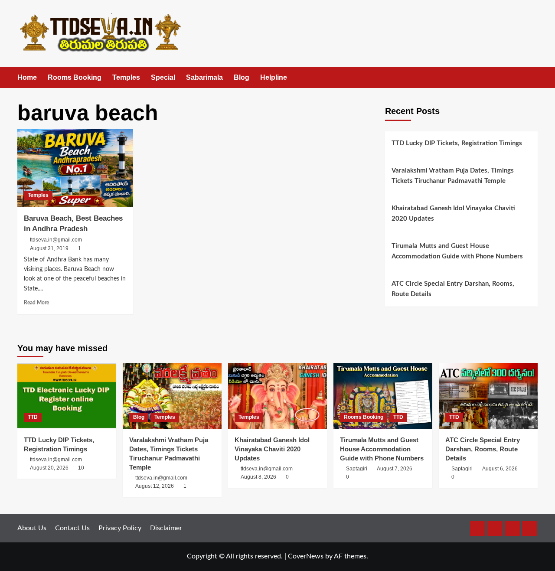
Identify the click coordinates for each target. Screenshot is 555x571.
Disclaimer (166, 528)
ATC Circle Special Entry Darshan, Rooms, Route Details (453, 289)
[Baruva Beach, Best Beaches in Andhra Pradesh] (75, 167)
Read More (36, 302)
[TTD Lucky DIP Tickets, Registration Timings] (66, 396)
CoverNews (305, 556)
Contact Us (72, 528)
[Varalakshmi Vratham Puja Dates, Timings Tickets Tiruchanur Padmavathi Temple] (172, 396)
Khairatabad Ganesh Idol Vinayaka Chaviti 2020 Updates (453, 213)
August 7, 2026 (394, 469)
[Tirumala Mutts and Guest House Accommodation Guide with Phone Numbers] (382, 396)
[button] (532, 77)
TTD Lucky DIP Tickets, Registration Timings (457, 143)
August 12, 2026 (154, 486)
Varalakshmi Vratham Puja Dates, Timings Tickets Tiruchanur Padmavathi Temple (453, 175)
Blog (241, 77)
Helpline (273, 77)
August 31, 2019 (49, 248)
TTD (33, 417)
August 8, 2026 (258, 477)
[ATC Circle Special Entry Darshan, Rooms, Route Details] (488, 396)
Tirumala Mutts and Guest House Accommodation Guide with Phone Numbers (457, 251)
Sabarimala (204, 77)
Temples (126, 77)
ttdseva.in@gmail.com (56, 240)
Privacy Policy (119, 528)
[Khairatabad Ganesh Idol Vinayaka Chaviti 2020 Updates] (277, 396)
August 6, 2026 (500, 469)
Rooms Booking (74, 77)
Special (163, 77)
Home (27, 77)
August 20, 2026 (49, 468)
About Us (31, 528)
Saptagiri (356, 469)
